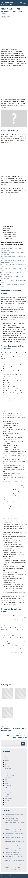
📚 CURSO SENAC (7, 2)
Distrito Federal (8, 766)
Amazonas (7, 760)
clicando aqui (12, 325)
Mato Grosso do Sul (9, 775)
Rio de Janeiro (8, 789)
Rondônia (7, 794)
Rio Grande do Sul (9, 792)
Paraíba (3, 16)
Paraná (6, 783)
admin (8, 16)
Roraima (7, 796)
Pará (6, 779)
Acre (6, 754)
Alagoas (6, 756)
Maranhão (7, 772)
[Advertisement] (14, 32)
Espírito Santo (8, 768)
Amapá (6, 758)
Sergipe (6, 802)
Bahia (6, 762)
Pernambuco (8, 785)
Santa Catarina (8, 798)
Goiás (6, 770)
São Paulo (7, 800)
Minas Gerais (8, 777)
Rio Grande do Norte (9, 791)
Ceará (6, 764)
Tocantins (7, 804)
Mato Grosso (8, 773)
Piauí (6, 787)
